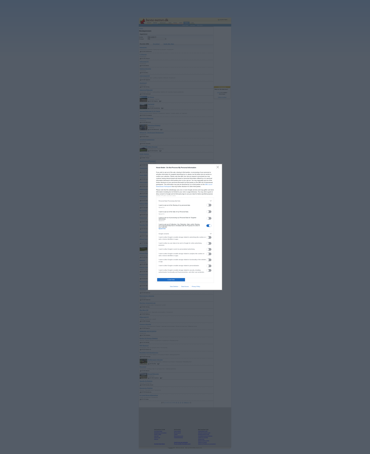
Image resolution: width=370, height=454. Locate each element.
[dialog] (185, 227)
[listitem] (185, 201)
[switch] (208, 205)
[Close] (218, 168)
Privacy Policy (196, 286)
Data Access (185, 286)
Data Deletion (174, 286)
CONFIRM (171, 279)
